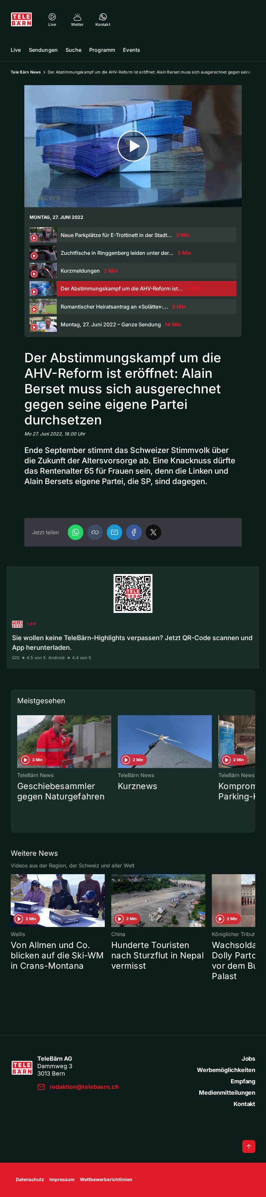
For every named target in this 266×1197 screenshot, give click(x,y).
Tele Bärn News (26, 72)
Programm (102, 50)
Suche (73, 50)
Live (16, 50)
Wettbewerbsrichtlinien (106, 1179)
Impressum (62, 1179)
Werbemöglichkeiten (226, 1070)
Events (131, 50)
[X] (153, 532)
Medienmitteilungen (227, 1092)
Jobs (248, 1058)
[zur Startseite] (21, 19)
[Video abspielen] (133, 146)
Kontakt (244, 1104)
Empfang (243, 1081)
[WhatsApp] (75, 532)
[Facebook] (134, 532)
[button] (95, 532)
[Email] (114, 532)
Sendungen (43, 50)
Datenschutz (30, 1179)
